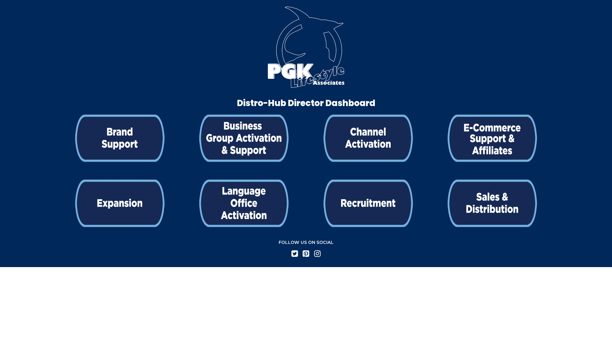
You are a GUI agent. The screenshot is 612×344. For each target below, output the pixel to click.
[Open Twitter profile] (294, 254)
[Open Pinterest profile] (306, 254)
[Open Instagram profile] (317, 254)
